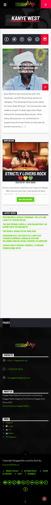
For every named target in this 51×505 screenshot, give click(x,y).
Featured (8, 51)
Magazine (12, 437)
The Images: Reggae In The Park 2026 (19, 231)
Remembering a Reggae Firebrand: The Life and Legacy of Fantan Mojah (24, 218)
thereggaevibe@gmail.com (18, 378)
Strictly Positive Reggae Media (16, 406)
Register (9, 422)
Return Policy (30, 471)
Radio (10, 433)
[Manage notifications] (44, 498)
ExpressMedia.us (11, 464)
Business (32, 474)
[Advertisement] (25, 282)
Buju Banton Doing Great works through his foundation (26, 68)
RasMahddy (9, 86)
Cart (20, 474)
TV (9, 429)
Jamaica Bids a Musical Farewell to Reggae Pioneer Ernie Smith (23, 246)
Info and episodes (25, 199)
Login (10, 426)
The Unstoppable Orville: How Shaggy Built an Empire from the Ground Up (25, 225)
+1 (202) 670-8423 (15, 369)
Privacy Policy (12, 471)
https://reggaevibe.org (17, 360)
